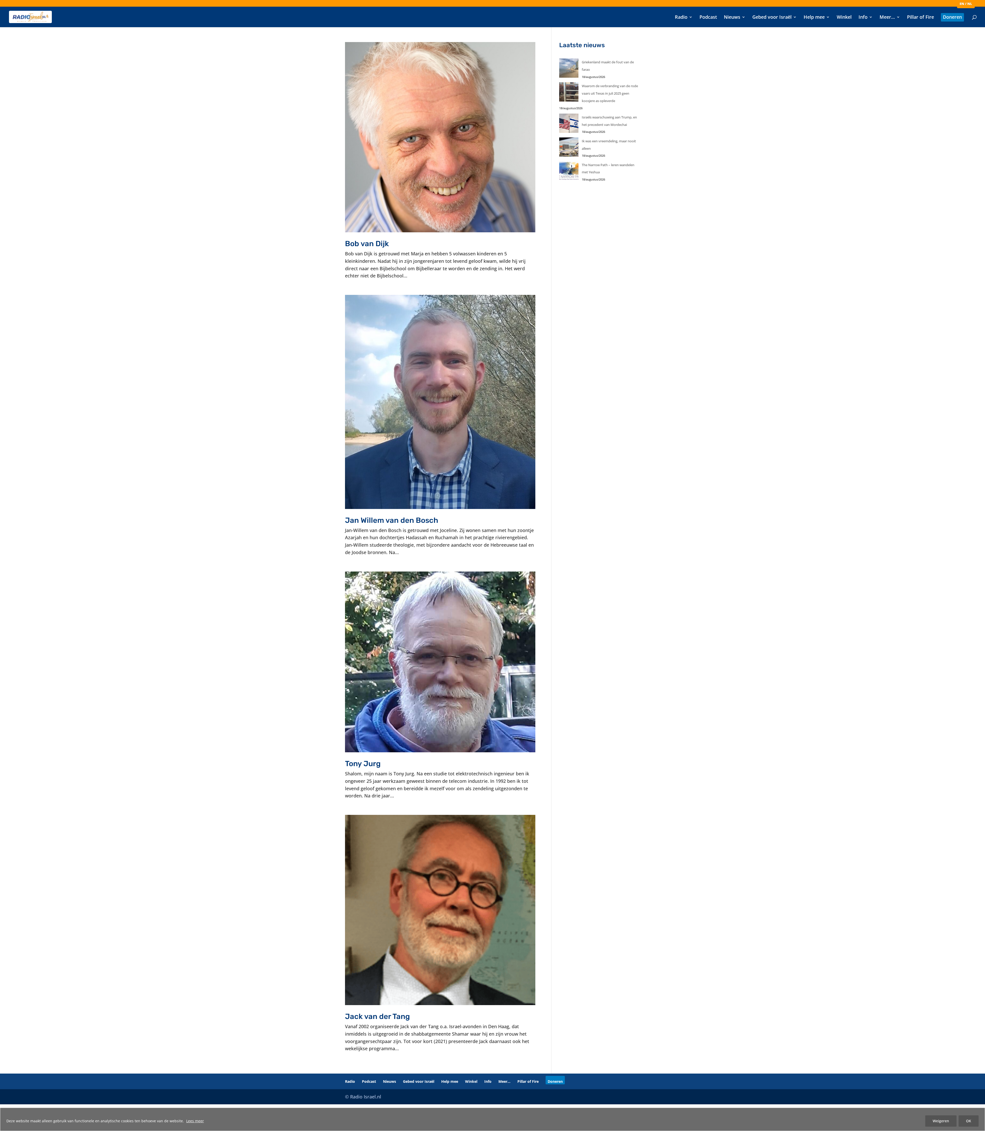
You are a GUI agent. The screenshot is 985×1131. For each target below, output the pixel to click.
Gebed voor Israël (772, 17)
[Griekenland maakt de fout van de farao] (568, 69)
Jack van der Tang (377, 1016)
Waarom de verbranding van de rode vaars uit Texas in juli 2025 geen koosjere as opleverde (610, 93)
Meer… (887, 17)
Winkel (844, 17)
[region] (492, 1119)
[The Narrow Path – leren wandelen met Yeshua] (568, 172)
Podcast (708, 17)
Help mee (814, 17)
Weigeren (941, 1120)
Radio (681, 17)
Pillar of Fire (920, 17)
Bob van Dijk (367, 243)
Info (863, 17)
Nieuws (732, 17)
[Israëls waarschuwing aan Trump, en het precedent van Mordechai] (568, 124)
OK (968, 1120)
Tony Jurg (363, 763)
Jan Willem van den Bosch (391, 520)
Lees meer (195, 1120)
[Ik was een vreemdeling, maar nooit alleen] (568, 148)
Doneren (952, 17)
